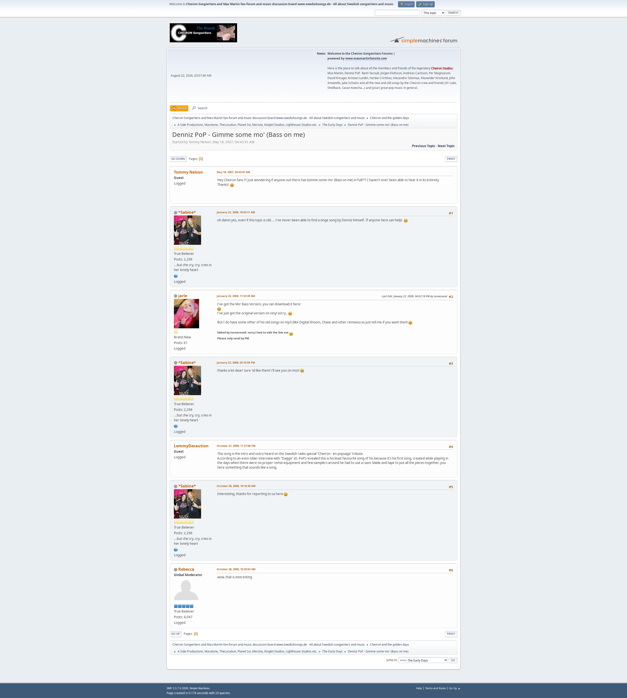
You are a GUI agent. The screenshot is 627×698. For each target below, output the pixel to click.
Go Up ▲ (454, 688)
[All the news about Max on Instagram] (176, 275)
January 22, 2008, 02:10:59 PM (236, 362)
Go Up (175, 634)
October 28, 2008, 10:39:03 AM (236, 569)
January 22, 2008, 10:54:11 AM (236, 212)
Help (419, 688)
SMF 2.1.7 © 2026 (177, 688)
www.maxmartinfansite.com (366, 58)
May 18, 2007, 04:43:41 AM (233, 172)
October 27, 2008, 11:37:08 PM (236, 446)
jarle (182, 295)
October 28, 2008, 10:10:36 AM (236, 486)
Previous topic (423, 146)
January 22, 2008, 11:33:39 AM (236, 296)
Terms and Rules (435, 688)
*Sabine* (187, 212)
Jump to (391, 660)
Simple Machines (200, 688)
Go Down (178, 159)
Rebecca (186, 569)
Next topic (446, 146)
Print (451, 159)
